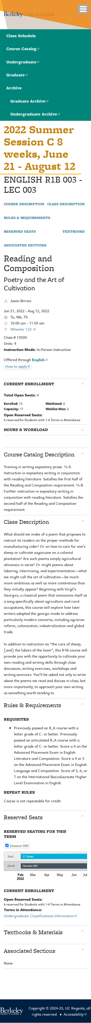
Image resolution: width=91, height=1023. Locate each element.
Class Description (66, 204)
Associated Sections (25, 245)
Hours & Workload (26, 429)
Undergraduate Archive (33, 114)
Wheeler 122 (21, 329)
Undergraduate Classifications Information (39, 915)
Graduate (15, 75)
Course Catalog (21, 48)
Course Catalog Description (39, 454)
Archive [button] (14, 88)
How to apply (16, 366)
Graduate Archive (28, 101)
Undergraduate (21, 62)
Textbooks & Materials (33, 932)
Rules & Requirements (27, 218)
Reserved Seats (20, 231)
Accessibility (74, 1014)
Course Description (24, 204)
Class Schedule (21, 35)
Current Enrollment (29, 384)
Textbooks (73, 231)
